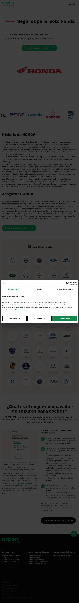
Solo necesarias (14, 319)
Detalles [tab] (39, 289)
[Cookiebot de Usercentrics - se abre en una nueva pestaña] (68, 283)
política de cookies (20, 310)
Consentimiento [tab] (13, 289)
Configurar (38, 319)
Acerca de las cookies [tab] (65, 289)
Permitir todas (64, 319)
